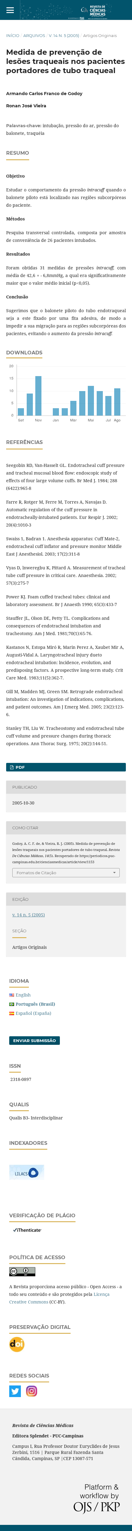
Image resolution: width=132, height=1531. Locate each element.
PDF (19, 767)
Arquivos (34, 35)
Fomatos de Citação (36, 872)
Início (12, 35)
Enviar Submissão (34, 1040)
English (23, 995)
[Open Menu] (10, 10)
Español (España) (33, 1013)
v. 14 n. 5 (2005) (64, 35)
